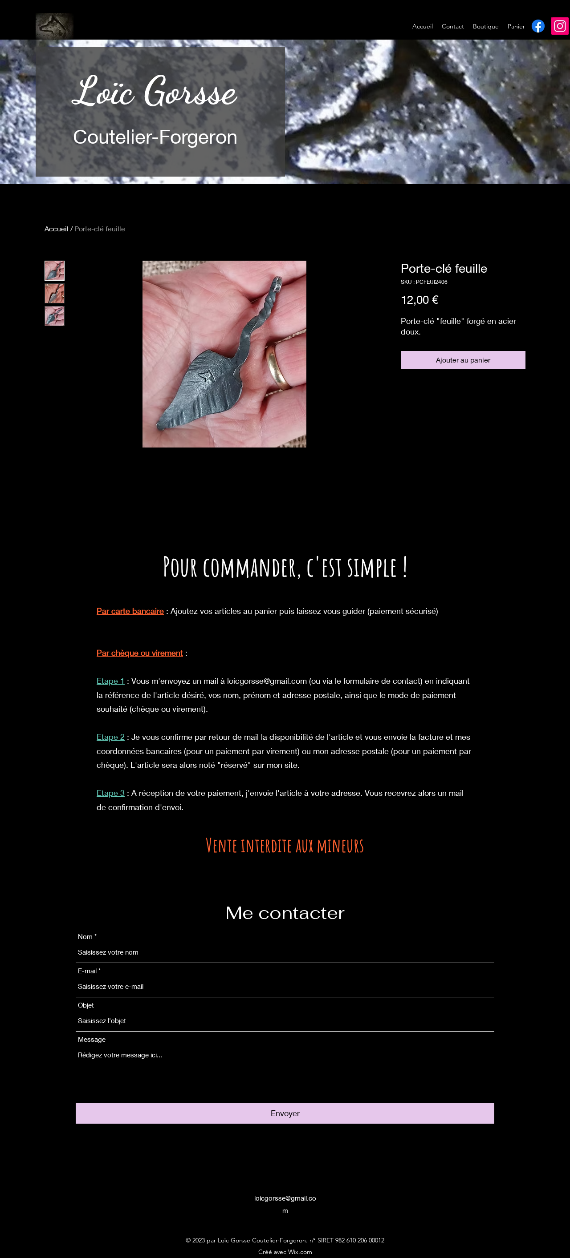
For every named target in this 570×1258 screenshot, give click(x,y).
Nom (85, 936)
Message (92, 1039)
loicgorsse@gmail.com (267, 680)
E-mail (87, 971)
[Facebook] (538, 26)
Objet (86, 1005)
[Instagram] (560, 26)
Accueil (57, 228)
